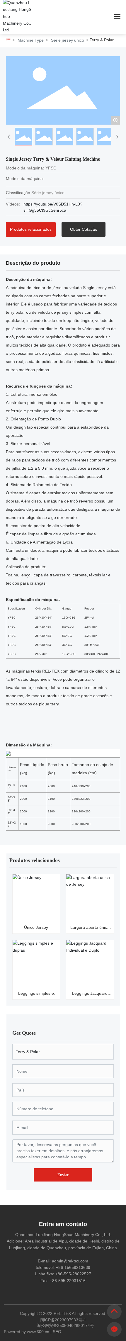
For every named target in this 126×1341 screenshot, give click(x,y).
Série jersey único (67, 40)
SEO (57, 1331)
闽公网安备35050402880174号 (65, 1325)
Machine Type (31, 40)
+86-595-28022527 (73, 1274)
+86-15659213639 (73, 1267)
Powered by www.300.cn (26, 1331)
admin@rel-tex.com (70, 1261)
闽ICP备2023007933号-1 (63, 1320)
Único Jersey (36, 927)
